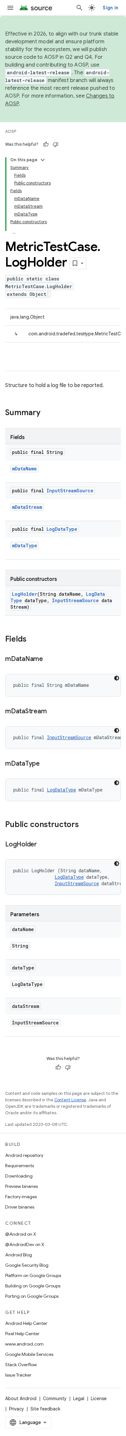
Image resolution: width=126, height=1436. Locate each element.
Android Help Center (26, 1323)
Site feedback (45, 1408)
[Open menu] (10, 8)
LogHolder (24, 594)
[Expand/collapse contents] (43, 160)
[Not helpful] (55, 144)
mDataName (24, 469)
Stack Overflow (21, 1365)
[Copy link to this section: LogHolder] (43, 845)
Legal (78, 1398)
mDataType (24, 545)
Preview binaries (21, 1186)
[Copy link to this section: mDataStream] (53, 712)
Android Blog (18, 1255)
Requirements (19, 1166)
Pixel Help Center (22, 1333)
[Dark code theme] (117, 678)
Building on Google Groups (32, 1286)
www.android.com (24, 1344)
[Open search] (79, 8)
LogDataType (62, 529)
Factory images (21, 1197)
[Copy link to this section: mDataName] (49, 659)
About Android (21, 1398)
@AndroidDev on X (24, 1244)
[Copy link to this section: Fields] (32, 640)
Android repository (24, 1155)
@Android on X (20, 1234)
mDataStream (27, 507)
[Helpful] (46, 144)
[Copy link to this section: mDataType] (46, 764)
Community (55, 1398)
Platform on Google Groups (33, 1275)
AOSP (10, 131)
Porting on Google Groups (31, 1296)
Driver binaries (19, 1207)
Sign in (110, 8)
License (99, 1398)
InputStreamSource (70, 490)
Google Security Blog (26, 1265)
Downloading (19, 1176)
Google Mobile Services (29, 1354)
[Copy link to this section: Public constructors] (85, 825)
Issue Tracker (18, 1375)
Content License (70, 1100)
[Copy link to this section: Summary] (46, 413)
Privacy (16, 1408)
